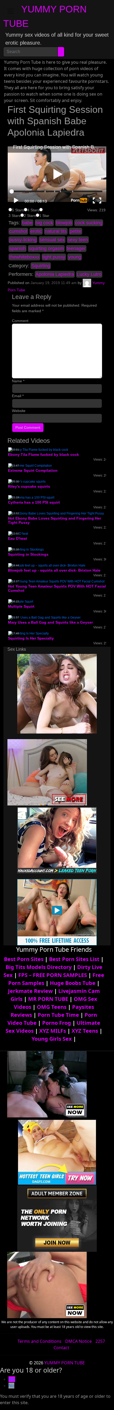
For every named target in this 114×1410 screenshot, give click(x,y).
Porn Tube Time (58, 1014)
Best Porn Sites (23, 959)
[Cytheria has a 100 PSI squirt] (31, 497)
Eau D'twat (17, 538)
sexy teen (78, 239)
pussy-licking (23, 239)
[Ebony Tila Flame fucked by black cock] (38, 450)
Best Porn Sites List (74, 959)
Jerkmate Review (30, 991)
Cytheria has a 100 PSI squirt (34, 502)
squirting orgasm (46, 248)
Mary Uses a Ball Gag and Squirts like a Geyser (50, 622)
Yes (11, 1379)
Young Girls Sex (52, 1038)
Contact (61, 1348)
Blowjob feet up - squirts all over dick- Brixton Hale (54, 570)
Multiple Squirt (21, 606)
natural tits (56, 231)
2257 (100, 1341)
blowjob (64, 222)
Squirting (40, 265)
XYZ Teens (85, 1030)
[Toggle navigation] (10, 11)
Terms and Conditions (39, 1341)
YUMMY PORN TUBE (64, 1363)
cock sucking (88, 222)
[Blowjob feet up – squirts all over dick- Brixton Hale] (47, 565)
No (11, 1385)
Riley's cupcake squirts (29, 486)
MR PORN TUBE (48, 998)
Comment (20, 321)
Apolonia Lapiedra (55, 274)
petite (75, 231)
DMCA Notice (78, 1341)
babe (27, 222)
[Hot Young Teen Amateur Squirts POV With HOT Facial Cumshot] (56, 581)
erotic (36, 231)
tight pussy (53, 257)
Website (18, 411)
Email (18, 396)
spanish (17, 248)
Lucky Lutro (89, 274)
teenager (76, 248)
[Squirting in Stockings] (26, 549)
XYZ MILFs (52, 1030)
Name (18, 381)
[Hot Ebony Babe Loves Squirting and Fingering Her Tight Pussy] (56, 513)
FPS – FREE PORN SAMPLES (52, 975)
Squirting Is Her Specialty (31, 638)
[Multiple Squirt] (20, 601)
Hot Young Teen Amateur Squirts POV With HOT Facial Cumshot (57, 588)
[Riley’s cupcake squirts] (27, 481)
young (74, 257)
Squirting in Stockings (28, 554)
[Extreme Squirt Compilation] (30, 465)
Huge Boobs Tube (72, 983)
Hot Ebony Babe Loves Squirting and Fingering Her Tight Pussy (54, 520)
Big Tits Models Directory (39, 967)
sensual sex (52, 239)
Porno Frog (56, 1022)
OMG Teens (52, 1006)
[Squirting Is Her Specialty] (28, 633)
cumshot (18, 231)
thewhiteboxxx (24, 257)
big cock (44, 222)
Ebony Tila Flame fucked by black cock (43, 454)
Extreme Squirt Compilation (33, 470)
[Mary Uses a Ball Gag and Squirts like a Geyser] (44, 617)
